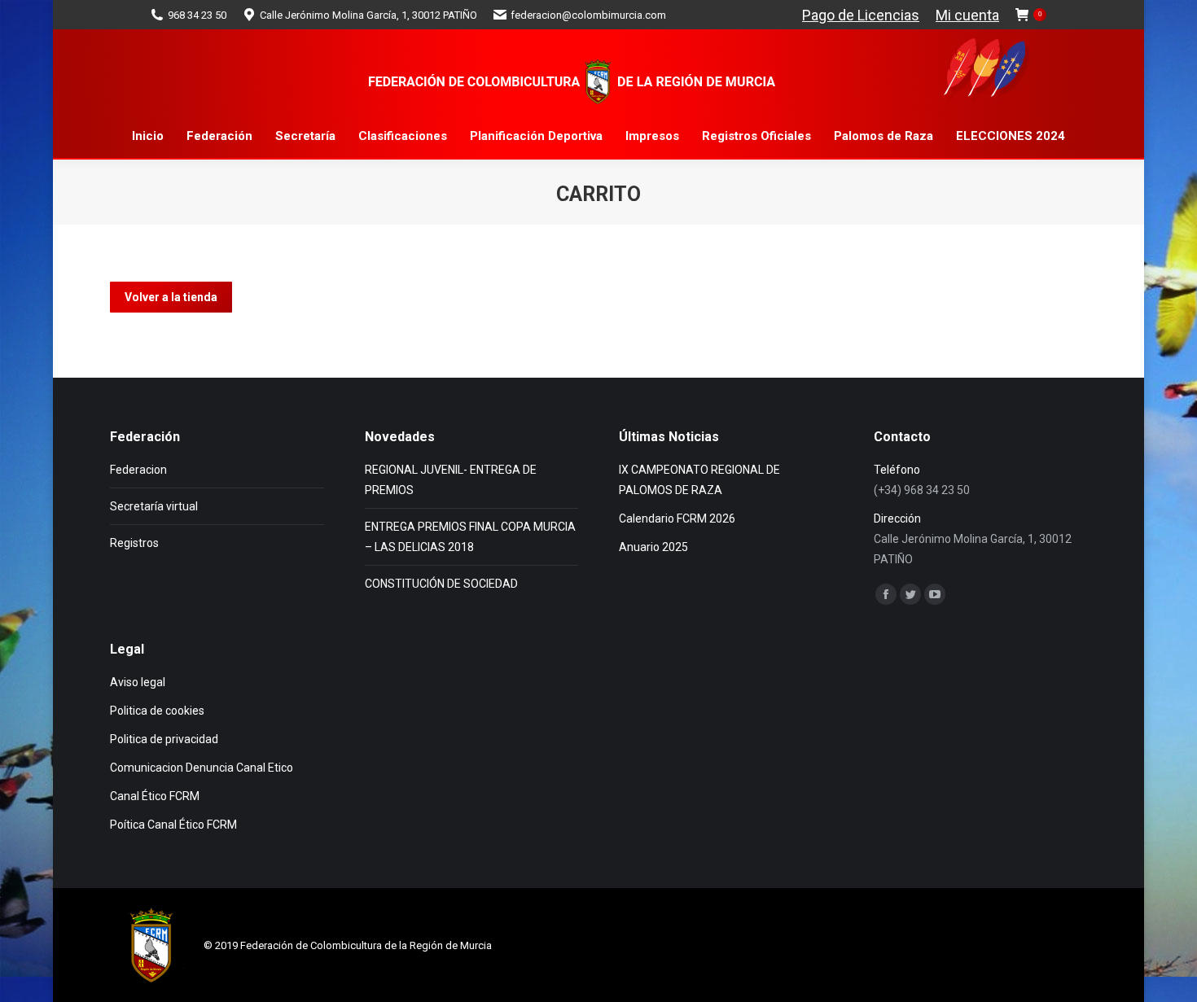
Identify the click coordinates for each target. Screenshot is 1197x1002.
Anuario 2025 (653, 547)
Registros (134, 542)
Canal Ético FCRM (155, 796)
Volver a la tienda (171, 297)
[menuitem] (148, 136)
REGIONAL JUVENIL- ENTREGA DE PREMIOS (451, 480)
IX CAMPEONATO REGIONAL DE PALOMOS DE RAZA (699, 480)
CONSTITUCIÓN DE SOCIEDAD (441, 583)
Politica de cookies (157, 710)
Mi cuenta (967, 15)
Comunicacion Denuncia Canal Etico (201, 767)
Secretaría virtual (154, 506)
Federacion (138, 469)
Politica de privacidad (164, 739)
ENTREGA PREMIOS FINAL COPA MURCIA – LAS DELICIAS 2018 (470, 537)
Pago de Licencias (860, 15)
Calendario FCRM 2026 (677, 518)
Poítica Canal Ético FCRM (173, 824)
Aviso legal (137, 682)
